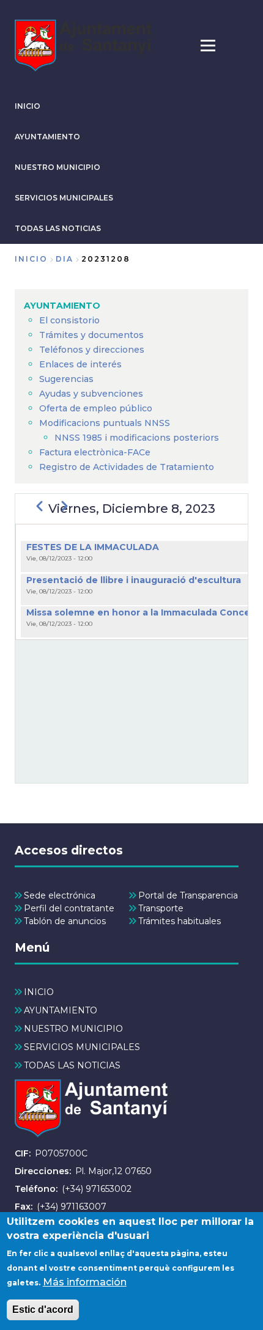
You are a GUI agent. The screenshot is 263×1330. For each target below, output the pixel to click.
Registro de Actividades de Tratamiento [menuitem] (126, 466)
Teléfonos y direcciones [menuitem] (91, 349)
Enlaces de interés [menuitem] (80, 364)
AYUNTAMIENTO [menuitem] (62, 305)
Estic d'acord (42, 1309)
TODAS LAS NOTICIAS (58, 228)
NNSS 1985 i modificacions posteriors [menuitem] (137, 437)
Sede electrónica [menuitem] (59, 895)
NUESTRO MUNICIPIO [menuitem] (73, 1028)
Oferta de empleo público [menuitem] (95, 408)
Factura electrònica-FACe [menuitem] (94, 452)
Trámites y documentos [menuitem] (91, 334)
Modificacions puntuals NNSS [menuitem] (104, 422)
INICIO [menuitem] (39, 992)
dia (64, 258)
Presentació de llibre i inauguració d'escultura (133, 580)
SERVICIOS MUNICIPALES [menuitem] (82, 1047)
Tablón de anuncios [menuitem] (65, 921)
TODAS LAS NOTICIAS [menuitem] (72, 1065)
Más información (85, 1282)
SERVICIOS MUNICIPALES (64, 197)
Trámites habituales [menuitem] (179, 921)
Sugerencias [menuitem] (66, 378)
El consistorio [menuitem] (69, 320)
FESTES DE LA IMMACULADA (92, 547)
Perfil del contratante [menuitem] (69, 908)
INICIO (27, 106)
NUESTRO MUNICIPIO (57, 167)
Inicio (31, 258)
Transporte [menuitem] (160, 908)
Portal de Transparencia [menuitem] (188, 895)
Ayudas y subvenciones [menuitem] (91, 393)
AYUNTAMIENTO (47, 136)
